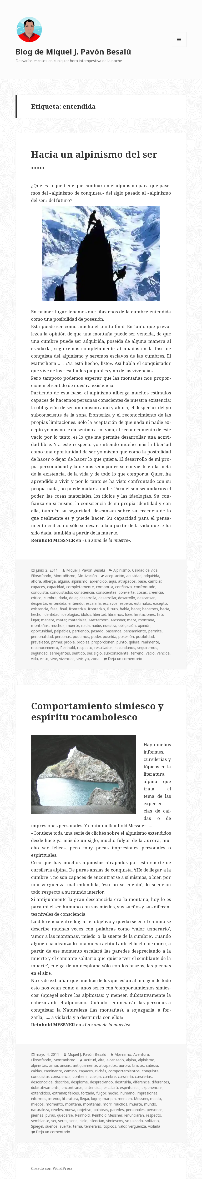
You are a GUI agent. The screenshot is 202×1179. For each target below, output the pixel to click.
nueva (70, 1109)
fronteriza (77, 608)
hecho (36, 614)
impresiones (147, 1093)
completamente (80, 586)
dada (63, 597)
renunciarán (134, 1115)
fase (54, 608)
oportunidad (41, 630)
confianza (123, 586)
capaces (38, 586)
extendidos (40, 1093)
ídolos (86, 614)
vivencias (66, 658)
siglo (98, 653)
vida (34, 658)
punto (122, 642)
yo (87, 658)
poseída (109, 636)
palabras (101, 1109)
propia (69, 642)
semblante (40, 1120)
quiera (134, 642)
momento (54, 1104)
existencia (39, 608)
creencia (156, 592)
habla (124, 608)
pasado (97, 630)
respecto (84, 647)
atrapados (127, 581)
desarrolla (87, 597)
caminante (53, 1070)
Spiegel (37, 1126)
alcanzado (115, 1059)
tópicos (109, 1126)
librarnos (115, 614)
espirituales (129, 1087)
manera (47, 619)
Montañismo (64, 575)
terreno (137, 653)
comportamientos (124, 1070)
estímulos (142, 603)
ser (89, 653)
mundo (150, 1104)
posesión (126, 636)
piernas (37, 1115)
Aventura (141, 1054)
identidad (51, 614)
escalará (111, 1087)
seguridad (39, 653)
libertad (99, 614)
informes (38, 1098)
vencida (163, 653)
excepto (160, 603)
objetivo (84, 1109)
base (142, 581)
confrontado (144, 586)
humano (127, 1093)
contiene (80, 1076)
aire (101, 1059)
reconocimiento (44, 647)
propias (83, 642)
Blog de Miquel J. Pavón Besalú (73, 51)
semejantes (60, 653)
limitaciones (144, 614)
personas (63, 636)
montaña (146, 619)
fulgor (101, 1093)
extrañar (59, 1093)
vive (53, 658)
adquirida (151, 575)
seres (62, 1120)
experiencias (152, 1087)
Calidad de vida (145, 570)
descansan (146, 597)
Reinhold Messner (107, 1115)
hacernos (150, 608)
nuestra (109, 625)
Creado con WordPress (52, 1168)
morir (107, 1104)
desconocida (42, 1081)
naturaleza (40, 1109)
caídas (36, 1070)
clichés (100, 1070)
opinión (144, 625)
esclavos (110, 603)
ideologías (70, 614)
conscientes (106, 592)
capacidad (55, 586)
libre (128, 614)
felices (73, 1093)
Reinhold (67, 647)
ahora (36, 581)
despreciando (101, 1081)
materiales (77, 619)
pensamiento (135, 630)
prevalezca (40, 642)
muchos (57, 625)
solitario (152, 1120)
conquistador (61, 592)
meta (131, 619)
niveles (57, 1109)
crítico (36, 597)
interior (54, 1098)
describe (62, 1081)
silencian (97, 1120)
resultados (103, 647)
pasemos (114, 630)
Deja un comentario (125, 658)
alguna (63, 581)
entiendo (76, 603)
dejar (73, 597)
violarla (154, 1126)
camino (70, 1070)
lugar (35, 619)
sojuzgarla (134, 1120)
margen (109, 1098)
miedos (37, 1104)
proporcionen (103, 642)
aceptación (114, 575)
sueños (51, 1126)
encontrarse (72, 1087)
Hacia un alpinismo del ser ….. (94, 159)
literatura (70, 1098)
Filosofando (41, 575)
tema (77, 1126)
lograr (95, 1098)
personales (135, 1109)
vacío (150, 653)
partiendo (80, 630)
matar (61, 619)
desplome (79, 1081)
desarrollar (107, 597)
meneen (125, 1098)
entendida (57, 603)
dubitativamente (45, 1087)
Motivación (87, 575)
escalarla (93, 603)
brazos (138, 1065)
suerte (65, 1126)
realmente (150, 642)
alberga (49, 581)
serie (73, 1120)
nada (85, 625)
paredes (117, 1109)
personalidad (42, 636)
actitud (90, 1059)
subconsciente (116, 653)
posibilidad (145, 636)
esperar (126, 603)
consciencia (84, 592)
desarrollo (126, 597)
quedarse (65, 1115)
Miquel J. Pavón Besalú (85, 570)
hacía (164, 608)
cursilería (125, 1076)
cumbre (50, 597)
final (63, 608)
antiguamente (85, 1065)
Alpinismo (121, 570)
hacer (135, 608)
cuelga (95, 1076)
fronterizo (96, 608)
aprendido (98, 581)
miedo (155, 1098)
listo (160, 614)
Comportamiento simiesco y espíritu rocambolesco (97, 711)
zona (95, 658)
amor (53, 1065)
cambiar (154, 581)
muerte (73, 625)
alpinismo (79, 581)
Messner (118, 619)
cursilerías (143, 1076)
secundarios (125, 647)
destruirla (123, 1081)
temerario (92, 1126)
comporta (104, 586)
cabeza (152, 1065)
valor (122, 1126)
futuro (112, 608)
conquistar (40, 1076)
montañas (40, 625)
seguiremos (147, 647)
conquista (39, 592)
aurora (124, 1065)
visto (44, 658)
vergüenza (137, 1126)
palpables (62, 630)
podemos (81, 636)
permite (155, 630)
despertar (39, 603)
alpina (131, 1059)
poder (96, 636)
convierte (127, 592)
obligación (127, 625)
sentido (78, 653)
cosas (142, 592)
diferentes (160, 1081)
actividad (134, 575)
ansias (65, 1065)
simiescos (114, 1120)
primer (56, 642)
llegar (84, 1098)
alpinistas (39, 1065)
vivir (80, 658)
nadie (96, 625)
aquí (112, 581)
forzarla (87, 1093)
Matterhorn (99, 619)
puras (50, 1115)
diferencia (141, 1081)
